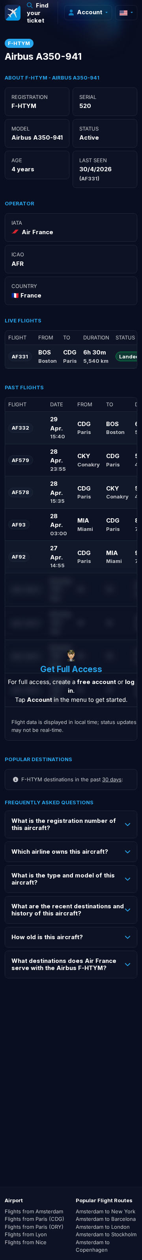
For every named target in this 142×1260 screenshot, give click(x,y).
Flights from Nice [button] (26, 1242)
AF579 (20, 460)
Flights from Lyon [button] (26, 1234)
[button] (39, 13)
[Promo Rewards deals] (13, 12)
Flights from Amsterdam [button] (34, 1211)
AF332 (20, 427)
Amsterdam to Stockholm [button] (106, 1234)
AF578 (20, 492)
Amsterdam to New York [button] (105, 1211)
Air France (37, 232)
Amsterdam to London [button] (103, 1227)
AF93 (19, 524)
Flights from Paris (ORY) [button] (34, 1227)
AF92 (19, 556)
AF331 (20, 356)
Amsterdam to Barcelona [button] (106, 1219)
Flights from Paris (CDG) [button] (34, 1219)
